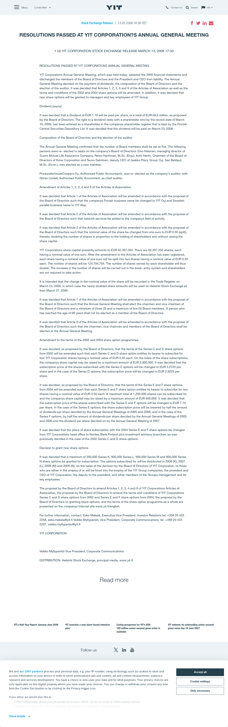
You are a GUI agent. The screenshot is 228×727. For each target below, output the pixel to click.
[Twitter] (198, 23)
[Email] (211, 23)
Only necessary (200, 690)
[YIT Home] (114, 7)
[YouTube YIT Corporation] (132, 650)
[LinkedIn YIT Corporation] (124, 650)
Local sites (41, 7)
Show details (17, 716)
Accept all (200, 672)
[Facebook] (192, 23)
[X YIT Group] (116, 650)
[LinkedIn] (204, 23)
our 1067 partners (31, 671)
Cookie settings (200, 681)
